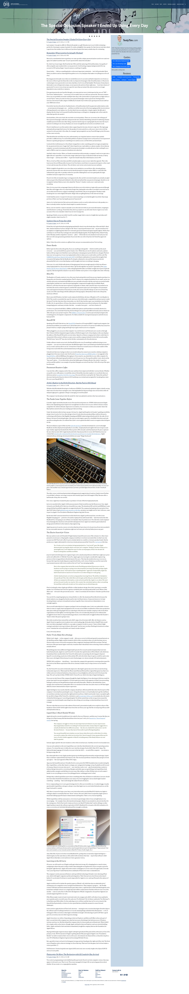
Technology (80, 971)
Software (124, 80)
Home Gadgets (132, 80)
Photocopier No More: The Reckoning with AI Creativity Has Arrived (73, 954)
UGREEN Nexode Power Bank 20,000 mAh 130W (61, 257)
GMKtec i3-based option (79, 312)
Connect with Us (116, 970)
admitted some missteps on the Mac (70, 510)
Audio (114, 77)
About (63, 971)
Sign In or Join (180, 4)
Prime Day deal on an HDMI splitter (85, 354)
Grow (96, 975)
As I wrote (98, 542)
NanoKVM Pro (51, 356)
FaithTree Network (100, 970)
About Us (63, 970)
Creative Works (81, 977)
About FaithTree (64, 975)
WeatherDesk (97, 974)
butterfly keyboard (75, 425)
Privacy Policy (87, 984)
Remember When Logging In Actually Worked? (65, 53)
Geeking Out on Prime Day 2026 (59, 221)
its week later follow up (85, 696)
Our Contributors (64, 974)
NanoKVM (72, 323)
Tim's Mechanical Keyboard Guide (121, 61)
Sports (165, 4)
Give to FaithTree (98, 977)
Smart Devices (116, 80)
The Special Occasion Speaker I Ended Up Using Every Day (69, 40)
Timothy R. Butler (52, 42)
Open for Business (83, 970)
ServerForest (123, 980)
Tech (152, 4)
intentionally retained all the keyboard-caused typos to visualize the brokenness (77, 434)
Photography (136, 77)
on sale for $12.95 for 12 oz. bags (66, 375)
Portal (96, 973)
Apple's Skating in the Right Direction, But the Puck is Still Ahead (71, 383)
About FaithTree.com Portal (66, 977)
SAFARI (64, 982)
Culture (157, 4)
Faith (161, 4)
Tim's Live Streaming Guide (119, 63)
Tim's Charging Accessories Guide (121, 66)
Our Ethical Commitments (66, 973)
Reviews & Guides (172, 4)
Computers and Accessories (124, 77)
